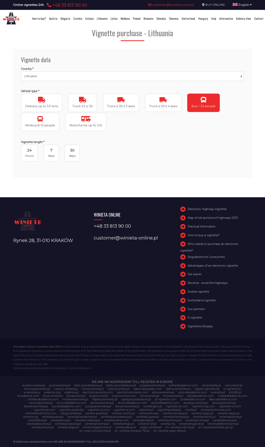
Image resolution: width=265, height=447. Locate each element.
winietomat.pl (147, 423)
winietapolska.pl (143, 420)
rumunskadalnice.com (72, 403)
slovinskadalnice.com (165, 403)
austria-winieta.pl (34, 385)
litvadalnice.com (28, 396)
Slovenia (173, 18)
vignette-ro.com (99, 410)
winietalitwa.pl (37, 420)
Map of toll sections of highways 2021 (213, 218)
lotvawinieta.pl (149, 396)
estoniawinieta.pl (163, 392)
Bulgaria (65, 18)
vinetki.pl (191, 410)
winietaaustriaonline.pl (82, 417)
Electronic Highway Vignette (207, 209)
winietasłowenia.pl (97, 423)
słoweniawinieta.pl (127, 406)
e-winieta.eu (32, 392)
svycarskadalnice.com (66, 406)
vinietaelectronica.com (216, 410)
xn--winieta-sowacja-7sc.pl (132, 430)
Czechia (77, 18)
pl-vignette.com (166, 399)
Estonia (89, 18)
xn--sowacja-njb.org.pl (179, 427)
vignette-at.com (177, 406)
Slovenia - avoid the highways (208, 283)
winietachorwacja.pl (176, 417)
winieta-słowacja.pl (175, 413)
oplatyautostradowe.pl (136, 399)
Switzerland (188, 18)
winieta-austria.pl (96, 413)
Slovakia (161, 18)
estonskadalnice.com (192, 392)
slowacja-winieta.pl (195, 403)
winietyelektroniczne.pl (223, 423)
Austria (53, 18)
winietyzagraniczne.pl (97, 427)
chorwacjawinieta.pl (37, 389)
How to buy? (39, 18)
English (244, 5)
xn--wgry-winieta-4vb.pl (95, 430)
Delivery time (243, 18)
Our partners (196, 309)
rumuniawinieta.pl (41, 403)
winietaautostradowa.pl (116, 417)
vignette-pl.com (44, 410)
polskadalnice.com (192, 399)
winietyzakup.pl (125, 427)
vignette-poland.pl (71, 410)
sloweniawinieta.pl (36, 406)
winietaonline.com (116, 420)
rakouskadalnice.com (223, 399)
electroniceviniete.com (132, 392)
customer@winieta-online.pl (172, 5)
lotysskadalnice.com (200, 396)
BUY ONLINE (215, 5)
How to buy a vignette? (204, 235)
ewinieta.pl (218, 392)
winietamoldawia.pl (87, 420)
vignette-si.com (124, 410)
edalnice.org (52, 392)
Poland (136, 18)
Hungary (203, 18)
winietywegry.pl (68, 427)
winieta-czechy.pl (123, 413)
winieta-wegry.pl (202, 413)
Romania (148, 18)
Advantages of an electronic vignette (213, 265)
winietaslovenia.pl (197, 420)
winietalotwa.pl (61, 420)
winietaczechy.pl (204, 417)
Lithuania (102, 18)
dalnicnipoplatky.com (147, 389)
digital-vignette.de (207, 389)
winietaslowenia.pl (39, 423)
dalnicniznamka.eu (178, 389)
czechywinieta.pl (92, 389)
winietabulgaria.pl (147, 417)
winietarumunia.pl (170, 420)
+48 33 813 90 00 (69, 5)
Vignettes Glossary (200, 326)
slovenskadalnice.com (132, 403)
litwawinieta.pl (76, 396)
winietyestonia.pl (43, 427)
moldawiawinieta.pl (75, 399)
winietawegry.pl (123, 423)
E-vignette (195, 317)
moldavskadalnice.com (43, 399)
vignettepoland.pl (169, 410)
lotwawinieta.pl (173, 396)
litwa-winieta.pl (53, 396)
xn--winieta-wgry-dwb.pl (169, 430)
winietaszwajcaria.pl (68, 423)
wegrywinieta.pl (70, 413)
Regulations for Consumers (206, 257)
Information (226, 18)
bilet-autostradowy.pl (88, 385)
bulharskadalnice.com (183, 385)
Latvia (114, 18)
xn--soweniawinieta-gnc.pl (215, 427)
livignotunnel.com (124, 396)
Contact (258, 18)
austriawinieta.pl (59, 385)
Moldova (125, 18)
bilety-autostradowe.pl (121, 385)
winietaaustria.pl (52, 417)
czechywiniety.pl (118, 389)
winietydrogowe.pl (191, 423)
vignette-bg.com (203, 406)
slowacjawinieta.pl (224, 403)
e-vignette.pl (232, 389)
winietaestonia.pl (230, 417)
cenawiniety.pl (211, 385)
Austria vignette (198, 291)
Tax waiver (195, 274)
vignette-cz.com (230, 406)
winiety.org (167, 423)
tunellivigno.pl (152, 406)
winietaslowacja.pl (225, 420)
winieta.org (30, 417)
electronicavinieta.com (97, 392)
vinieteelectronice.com (40, 413)
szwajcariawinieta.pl (98, 406)
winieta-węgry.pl (228, 413)
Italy (213, 18)
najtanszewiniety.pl (104, 399)
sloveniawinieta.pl (102, 403)
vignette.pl (146, 410)
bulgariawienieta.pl (152, 385)
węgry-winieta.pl (151, 427)
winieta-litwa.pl (149, 413)
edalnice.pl (71, 392)
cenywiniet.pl (233, 385)
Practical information (202, 226)
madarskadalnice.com (232, 396)
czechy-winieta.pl (65, 389)
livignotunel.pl (98, 396)
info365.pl (235, 392)
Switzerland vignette (202, 300)
